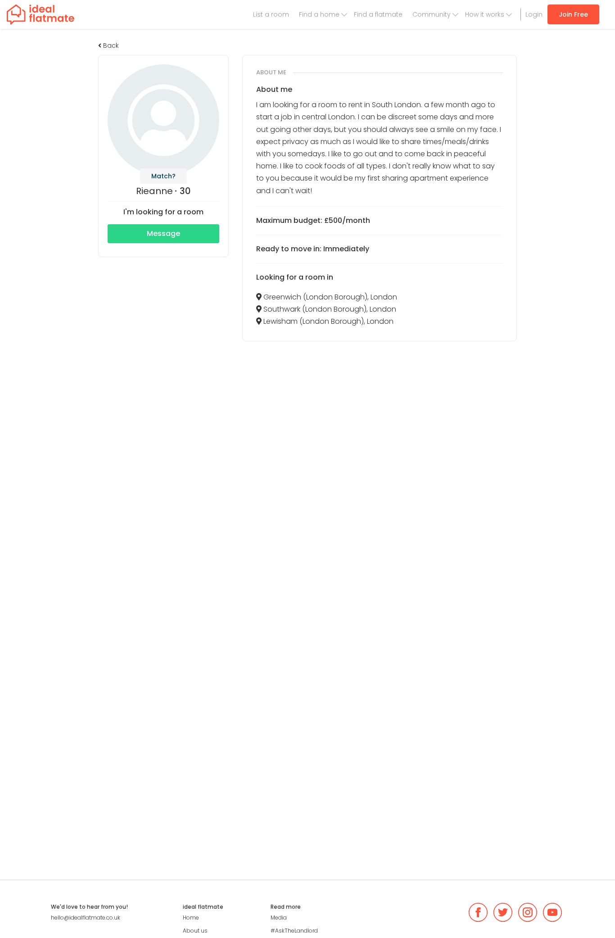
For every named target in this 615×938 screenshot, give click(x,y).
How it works (484, 14)
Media (279, 917)
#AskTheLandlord (294, 930)
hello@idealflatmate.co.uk (85, 917)
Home (191, 917)
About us (195, 930)
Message (163, 233)
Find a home (319, 14)
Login (534, 14)
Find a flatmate (378, 14)
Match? (163, 176)
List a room (271, 14)
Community (431, 14)
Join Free (573, 14)
